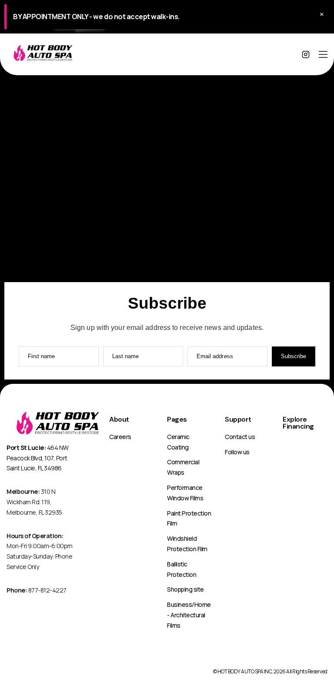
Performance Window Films (185, 492)
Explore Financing (298, 423)
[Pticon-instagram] (305, 54)
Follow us (237, 452)
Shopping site (185, 589)
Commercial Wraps (183, 467)
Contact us (240, 437)
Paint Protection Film (189, 518)
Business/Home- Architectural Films (189, 614)
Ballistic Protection (181, 569)
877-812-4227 (37, 590)
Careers (120, 437)
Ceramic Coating (178, 442)
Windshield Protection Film (187, 543)
